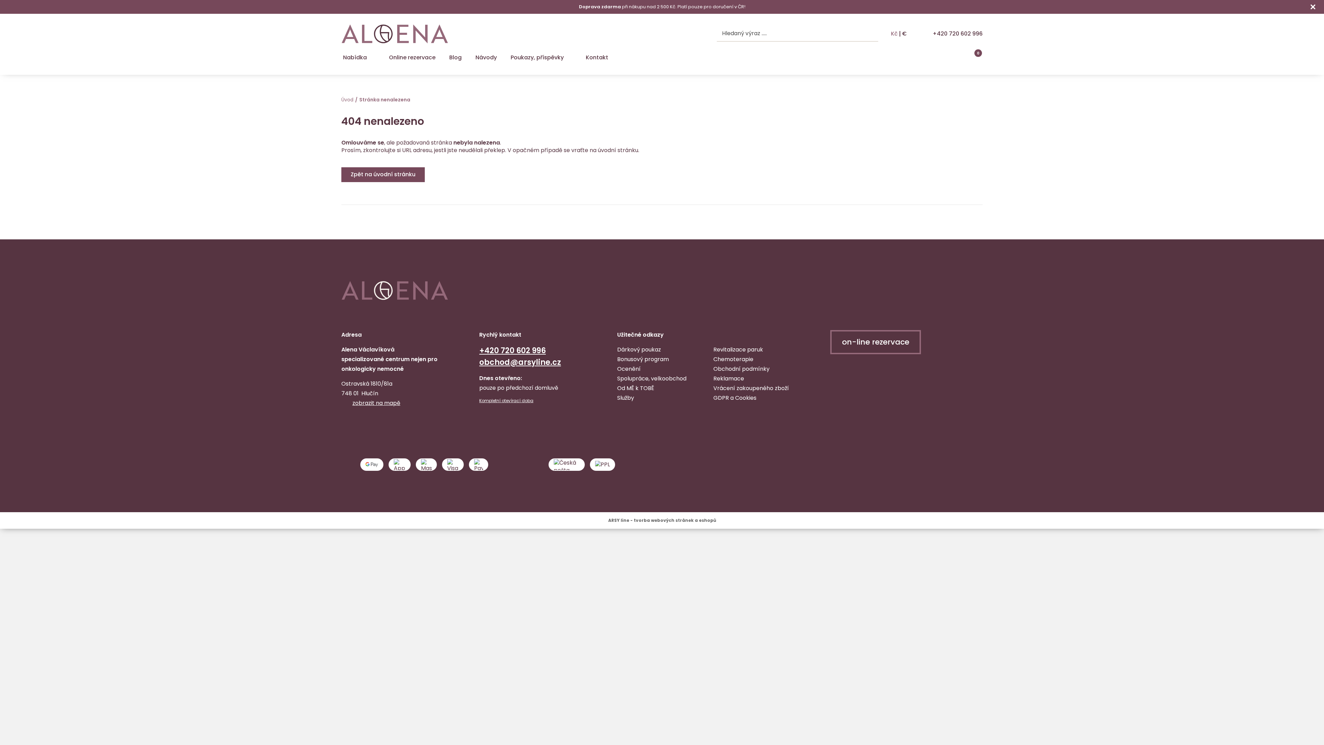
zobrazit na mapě (376, 403)
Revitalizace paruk (738, 350)
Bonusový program (643, 359)
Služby (625, 398)
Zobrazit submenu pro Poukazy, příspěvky (569, 57)
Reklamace (728, 379)
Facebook (347, 424)
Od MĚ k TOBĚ (635, 388)
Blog (455, 57)
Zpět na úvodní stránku (383, 174)
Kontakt (597, 57)
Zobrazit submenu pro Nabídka (373, 57)
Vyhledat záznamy (872, 33)
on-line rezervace (875, 342)
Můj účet (941, 57)
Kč (894, 34)
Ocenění (629, 369)
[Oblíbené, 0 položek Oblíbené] (958, 57)
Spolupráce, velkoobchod (651, 379)
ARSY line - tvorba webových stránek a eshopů (662, 520)
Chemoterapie (733, 359)
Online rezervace (412, 57)
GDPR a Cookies (734, 398)
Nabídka (355, 57)
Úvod (347, 99)
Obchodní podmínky (741, 369)
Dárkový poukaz (639, 350)
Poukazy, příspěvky (537, 57)
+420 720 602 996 (958, 34)
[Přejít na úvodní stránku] (394, 34)
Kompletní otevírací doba (506, 401)
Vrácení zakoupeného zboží (751, 388)
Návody (486, 57)
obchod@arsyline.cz (520, 362)
